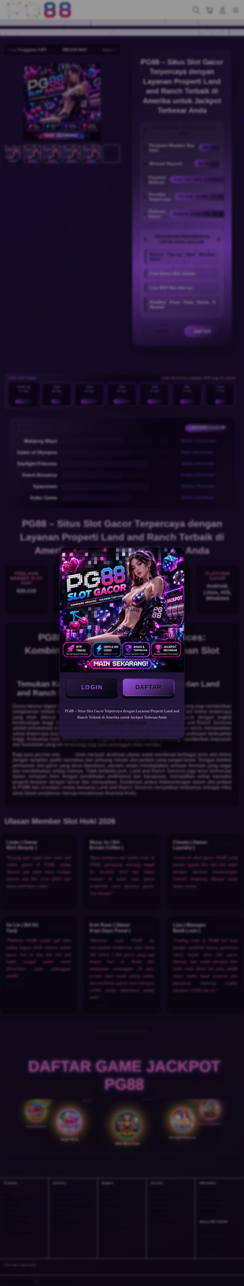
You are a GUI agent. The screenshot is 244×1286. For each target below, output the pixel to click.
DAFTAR (148, 687)
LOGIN (92, 687)
